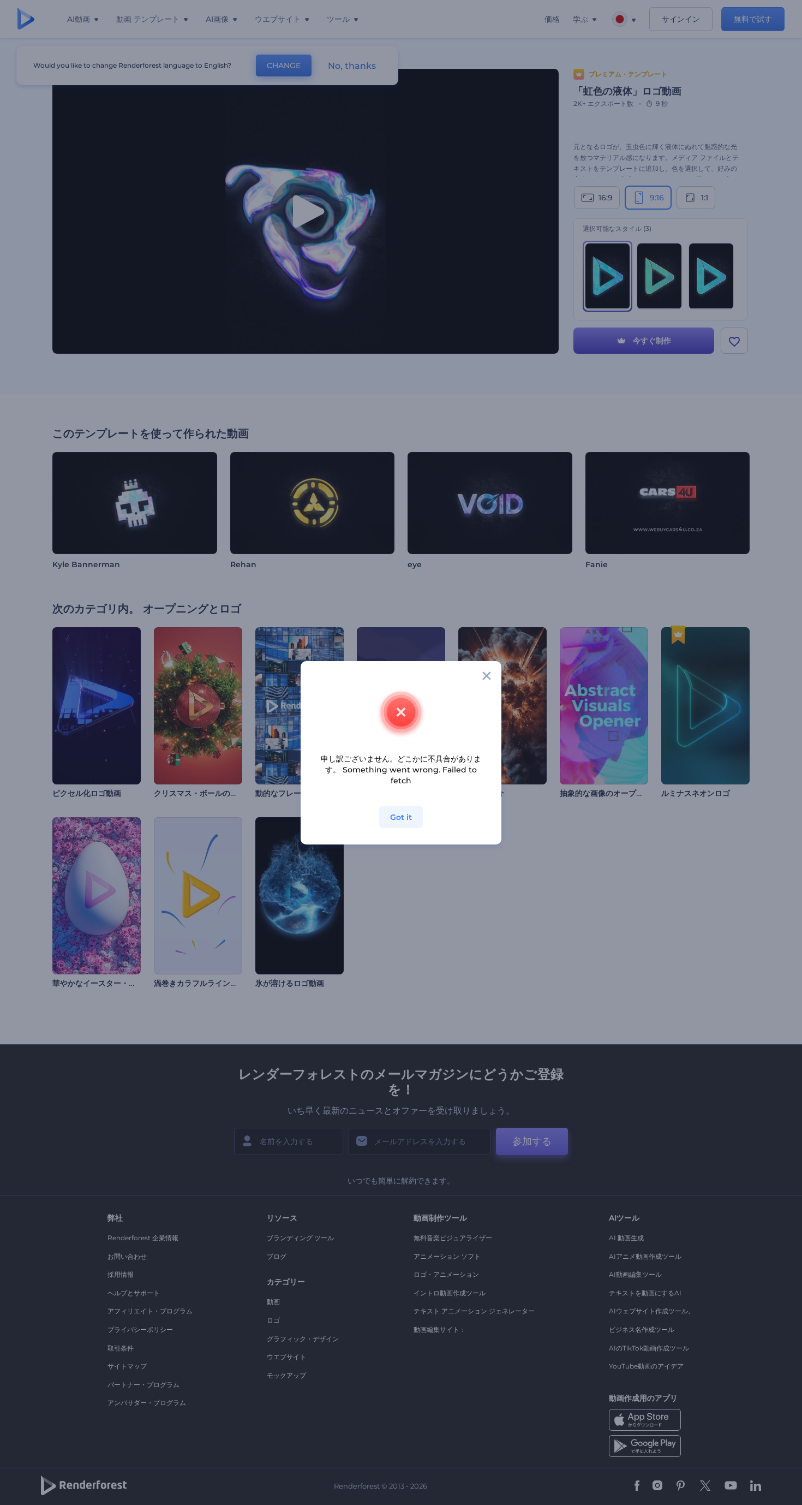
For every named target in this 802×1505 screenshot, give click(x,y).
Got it (401, 817)
